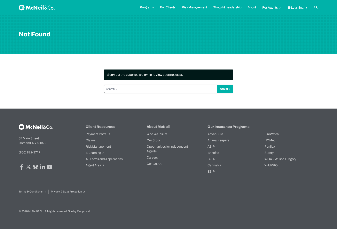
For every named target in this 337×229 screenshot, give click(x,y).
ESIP (211, 171)
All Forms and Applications (104, 159)
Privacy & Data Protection (66, 191)
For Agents (270, 7)
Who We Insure (157, 134)
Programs (147, 7)
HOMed (270, 140)
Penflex (269, 146)
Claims (91, 140)
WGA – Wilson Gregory (280, 159)
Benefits (213, 152)
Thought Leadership (227, 7)
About (252, 7)
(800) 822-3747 (29, 152)
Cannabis (214, 165)
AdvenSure (215, 134)
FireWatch (271, 134)
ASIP (211, 146)
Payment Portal (97, 134)
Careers (152, 157)
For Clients (168, 7)
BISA (211, 159)
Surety (269, 152)
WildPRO (271, 165)
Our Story (153, 140)
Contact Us (154, 163)
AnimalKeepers (218, 140)
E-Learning (296, 7)
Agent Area (94, 165)
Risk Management (194, 7)
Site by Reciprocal (79, 211)
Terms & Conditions (31, 191)
